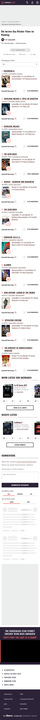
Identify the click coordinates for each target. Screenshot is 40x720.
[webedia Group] (20, 716)
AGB (21, 694)
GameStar (23, 704)
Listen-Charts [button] (20, 445)
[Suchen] (27, 2)
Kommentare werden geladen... (13, 469)
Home (3, 22)
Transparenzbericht (27, 699)
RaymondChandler (22, 429)
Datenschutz (8, 699)
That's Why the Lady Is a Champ (20, 637)
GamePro (7, 709)
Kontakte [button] (20, 494)
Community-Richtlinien (26, 461)
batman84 (11, 40)
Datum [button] (12, 502)
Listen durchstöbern (13, 22)
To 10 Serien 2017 (20, 385)
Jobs (5, 704)
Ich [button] (31, 494)
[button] (20, 50)
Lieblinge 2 (18, 422)
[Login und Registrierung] (32, 2)
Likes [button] (28, 502)
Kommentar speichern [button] (19, 485)
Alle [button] (9, 494)
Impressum (8, 694)
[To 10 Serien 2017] (8, 391)
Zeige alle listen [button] (20, 408)
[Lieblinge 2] (8, 428)
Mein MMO (24, 709)
